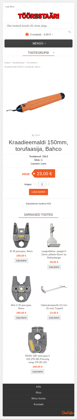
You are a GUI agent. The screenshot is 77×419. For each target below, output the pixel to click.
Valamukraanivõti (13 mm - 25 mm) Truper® (54, 307)
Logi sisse (9, 7)
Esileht (7, 63)
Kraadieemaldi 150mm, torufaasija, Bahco (22, 67)
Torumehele (32, 63)
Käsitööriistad (18, 63)
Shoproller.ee (68, 413)
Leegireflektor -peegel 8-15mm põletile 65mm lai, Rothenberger (54, 254)
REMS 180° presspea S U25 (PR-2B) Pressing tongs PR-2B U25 (37, 359)
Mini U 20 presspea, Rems (21, 307)
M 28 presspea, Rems (21, 251)
